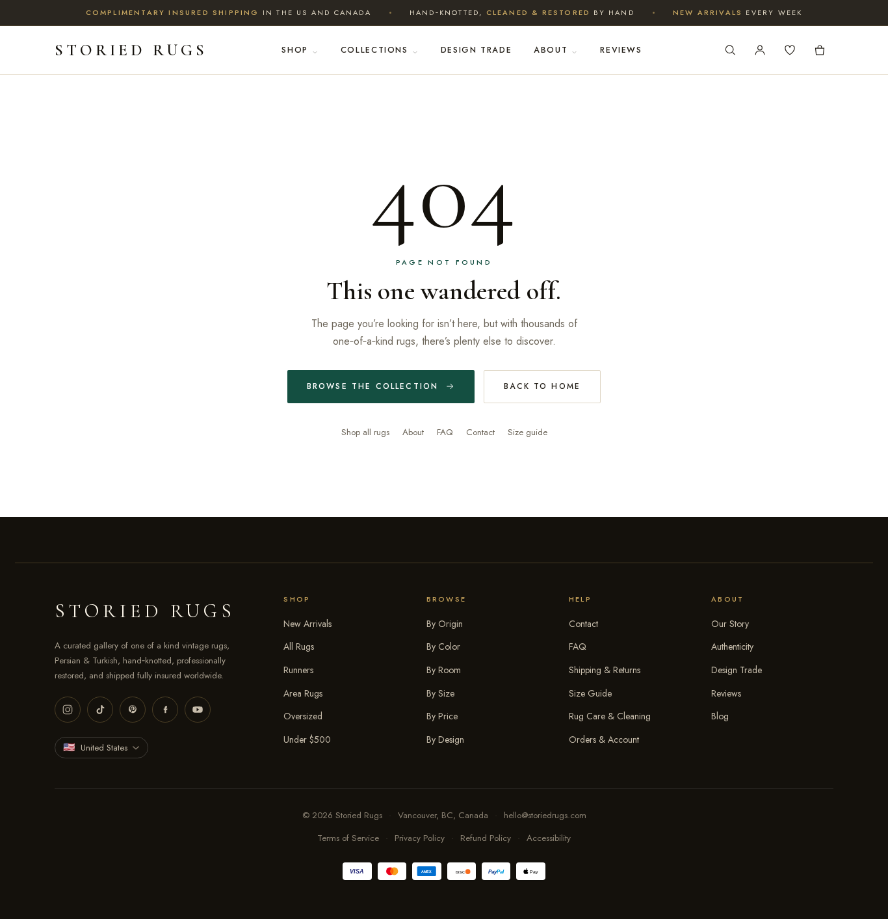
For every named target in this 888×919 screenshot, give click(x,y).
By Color (443, 646)
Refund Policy (485, 838)
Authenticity (732, 646)
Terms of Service (348, 838)
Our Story (730, 623)
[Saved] (789, 50)
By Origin (444, 623)
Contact (480, 432)
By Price (442, 716)
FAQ (445, 432)
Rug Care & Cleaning (610, 716)
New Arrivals (307, 623)
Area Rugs (302, 693)
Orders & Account (604, 739)
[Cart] (819, 50)
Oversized (302, 716)
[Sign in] (760, 50)
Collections (374, 50)
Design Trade (476, 50)
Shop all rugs (365, 432)
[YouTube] (198, 710)
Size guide (527, 432)
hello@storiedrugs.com (545, 815)
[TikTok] (100, 710)
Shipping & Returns (604, 669)
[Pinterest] (133, 710)
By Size (440, 693)
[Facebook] (165, 710)
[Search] (730, 50)
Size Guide (590, 693)
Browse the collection (372, 386)
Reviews (621, 50)
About (551, 50)
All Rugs (298, 646)
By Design (445, 739)
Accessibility (549, 838)
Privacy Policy (420, 838)
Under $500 (307, 739)
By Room (443, 669)
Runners (298, 669)
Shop (294, 50)
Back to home (542, 386)
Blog (720, 716)
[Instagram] (68, 710)
